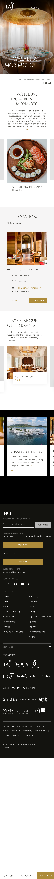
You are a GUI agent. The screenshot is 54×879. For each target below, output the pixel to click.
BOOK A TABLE (38, 300)
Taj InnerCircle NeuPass (40, 616)
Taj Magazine (9, 621)
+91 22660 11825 (9, 553)
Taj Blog (33, 626)
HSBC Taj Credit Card (13, 631)
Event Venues (9, 616)
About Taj (33, 596)
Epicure (32, 621)
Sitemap (6, 626)
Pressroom (16, 726)
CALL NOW (23, 545)
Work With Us (27, 726)
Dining (6, 601)
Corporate (6, 726)
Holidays (33, 601)
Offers (32, 606)
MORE (14, 300)
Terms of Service (40, 726)
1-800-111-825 (8, 536)
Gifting (32, 611)
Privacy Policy (16, 735)
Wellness (7, 606)
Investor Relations (41, 731)
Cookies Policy (29, 735)
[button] (27, 647)
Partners (6, 735)
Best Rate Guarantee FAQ (11, 731)
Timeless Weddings (12, 611)
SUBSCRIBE (43, 525)
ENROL (12, 470)
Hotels (6, 596)
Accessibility (27, 731)
